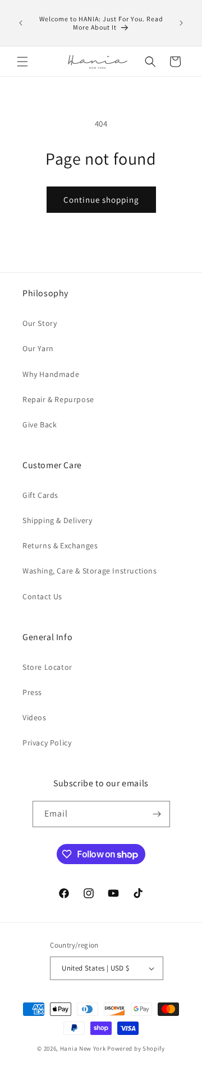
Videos (34, 717)
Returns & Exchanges (60, 545)
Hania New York (83, 1048)
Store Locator (47, 667)
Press (32, 692)
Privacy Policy (46, 743)
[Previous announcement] (20, 23)
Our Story (39, 323)
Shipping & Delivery (57, 520)
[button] (22, 61)
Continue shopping (101, 199)
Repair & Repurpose (58, 399)
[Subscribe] (157, 814)
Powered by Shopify (136, 1048)
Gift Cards (40, 495)
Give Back (39, 424)
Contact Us (42, 596)
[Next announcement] (181, 23)
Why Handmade (50, 374)
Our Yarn (38, 348)
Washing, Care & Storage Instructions (89, 571)
